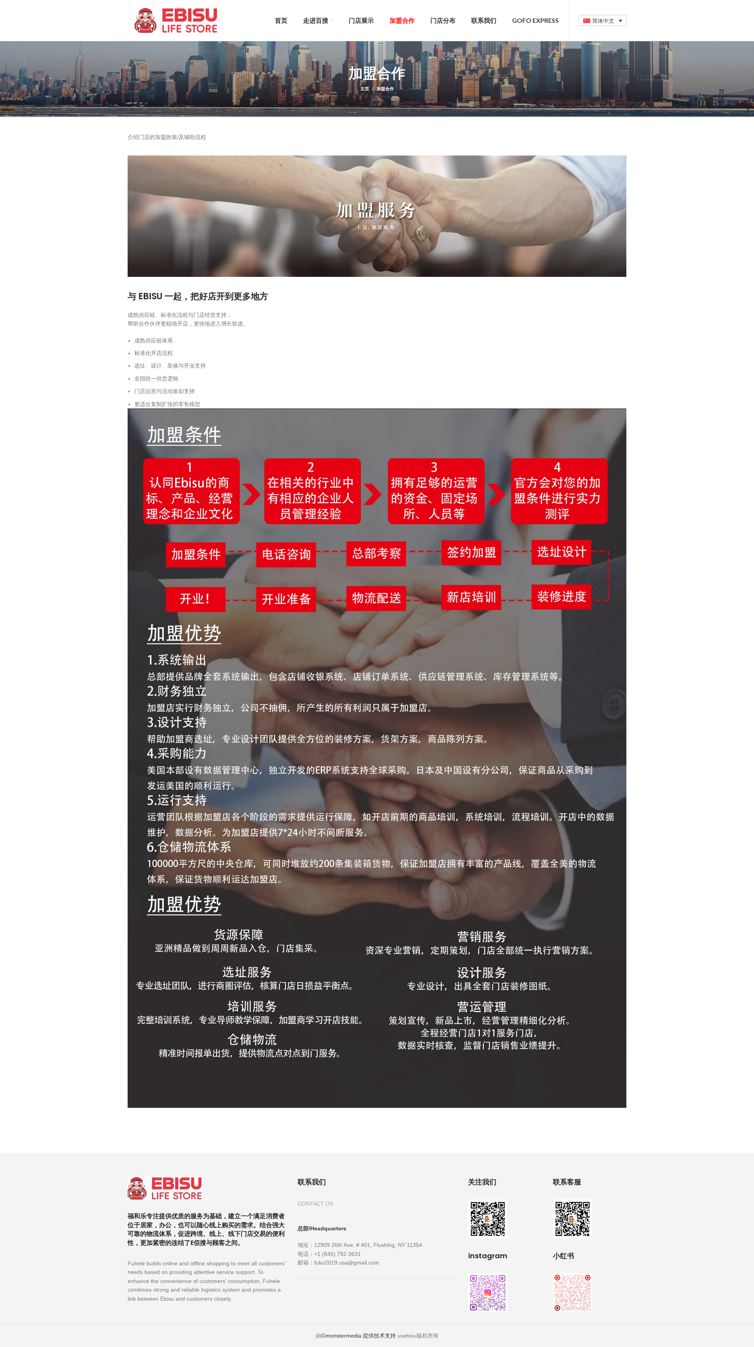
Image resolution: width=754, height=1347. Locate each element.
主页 (365, 88)
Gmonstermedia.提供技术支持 (358, 1335)
